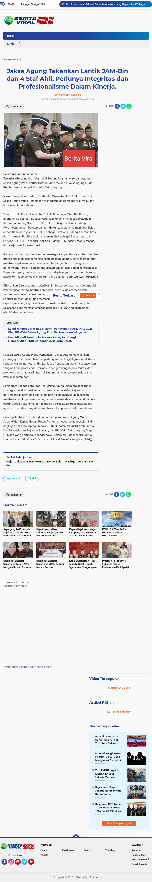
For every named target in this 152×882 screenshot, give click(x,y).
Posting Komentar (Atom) (36, 667)
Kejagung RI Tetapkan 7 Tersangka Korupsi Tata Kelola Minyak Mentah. (109, 807)
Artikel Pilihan (101, 702)
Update (89, 295)
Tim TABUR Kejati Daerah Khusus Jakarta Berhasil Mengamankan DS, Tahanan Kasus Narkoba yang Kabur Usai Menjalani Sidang (109, 774)
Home (10, 4)
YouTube (33, 866)
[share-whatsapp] (129, 106)
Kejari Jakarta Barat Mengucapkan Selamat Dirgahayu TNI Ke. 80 (49, 463)
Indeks (11, 36)
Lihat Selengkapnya (118, 823)
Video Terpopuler (104, 679)
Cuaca (43, 850)
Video (14, 43)
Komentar (16, 106)
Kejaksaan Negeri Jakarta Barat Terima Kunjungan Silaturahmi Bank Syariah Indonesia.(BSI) (109, 791)
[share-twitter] (123, 106)
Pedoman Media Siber (142, 859)
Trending (110, 850)
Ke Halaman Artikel (118, 711)
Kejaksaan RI (13, 478)
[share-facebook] (117, 106)
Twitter (26, 866)
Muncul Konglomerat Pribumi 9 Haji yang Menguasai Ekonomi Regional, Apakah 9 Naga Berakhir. (108, 757)
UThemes (93, 877)
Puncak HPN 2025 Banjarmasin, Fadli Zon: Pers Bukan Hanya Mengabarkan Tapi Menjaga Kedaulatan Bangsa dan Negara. (108, 740)
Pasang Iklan (139, 855)
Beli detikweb (139, 864)
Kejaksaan (68, 850)
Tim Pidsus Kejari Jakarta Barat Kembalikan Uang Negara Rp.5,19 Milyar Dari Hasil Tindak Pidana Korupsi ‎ (107, 4)
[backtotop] (76, 837)
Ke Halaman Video (118, 688)
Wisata (44, 855)
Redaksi (136, 850)
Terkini (32, 478)
